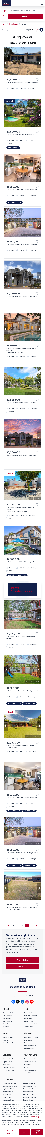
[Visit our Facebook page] (13, 1002)
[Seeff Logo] (6, 3)
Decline (24, 1132)
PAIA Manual (22, 967)
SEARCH (25, 17)
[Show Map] (41, 30)
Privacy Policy (22, 960)
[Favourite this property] (37, 79)
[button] (6, 63)
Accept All (37, 1132)
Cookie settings (10, 1132)
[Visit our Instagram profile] (27, 1002)
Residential (13, 24)
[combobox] (19, 11)
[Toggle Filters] (4, 16)
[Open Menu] (41, 3)
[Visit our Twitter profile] (18, 1002)
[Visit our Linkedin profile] (22, 1002)
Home (4, 24)
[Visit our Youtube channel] (32, 1002)
